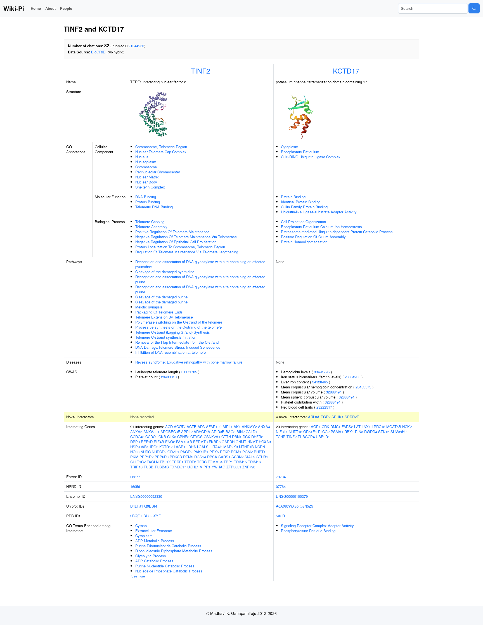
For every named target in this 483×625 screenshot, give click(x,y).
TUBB (148, 467)
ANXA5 (136, 431)
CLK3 (171, 436)
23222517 (324, 407)
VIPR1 (205, 467)
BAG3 (230, 431)
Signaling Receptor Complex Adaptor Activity (317, 525)
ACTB (191, 426)
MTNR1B (246, 446)
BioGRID (98, 52)
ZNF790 (248, 467)
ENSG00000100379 (292, 496)
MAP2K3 (230, 446)
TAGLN (152, 461)
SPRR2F (352, 416)
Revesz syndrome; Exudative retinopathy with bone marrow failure (188, 362)
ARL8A (313, 416)
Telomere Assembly (151, 226)
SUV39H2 (398, 431)
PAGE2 (186, 451)
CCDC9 (151, 436)
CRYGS (196, 436)
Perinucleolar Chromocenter (157, 171)
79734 (281, 476)
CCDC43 (137, 436)
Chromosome (146, 166)
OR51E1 (310, 431)
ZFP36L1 (233, 467)
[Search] (474, 8)
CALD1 (251, 431)
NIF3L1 (282, 431)
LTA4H (217, 446)
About (50, 8)
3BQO (135, 515)
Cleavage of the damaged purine (161, 296)
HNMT (252, 441)
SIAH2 (250, 456)
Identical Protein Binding (300, 201)
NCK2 (407, 426)
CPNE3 (183, 436)
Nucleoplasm (145, 161)
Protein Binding (147, 201)
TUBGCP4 (306, 436)
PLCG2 (324, 431)
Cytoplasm (289, 146)
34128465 (320, 382)
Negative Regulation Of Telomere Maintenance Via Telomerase (186, 236)
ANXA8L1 (151, 431)
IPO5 (154, 446)
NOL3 (134, 451)
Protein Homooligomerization (304, 241)
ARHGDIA (202, 431)
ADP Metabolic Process (154, 540)
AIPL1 (227, 426)
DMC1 (335, 426)
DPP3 (135, 441)
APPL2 (187, 431)
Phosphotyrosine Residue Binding (308, 530)
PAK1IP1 (200, 451)
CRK (325, 426)
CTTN (226, 436)
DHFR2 (257, 436)
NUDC (146, 451)
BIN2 (240, 431)
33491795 (322, 371)
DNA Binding (145, 196)
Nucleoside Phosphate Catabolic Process (168, 571)
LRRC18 (378, 426)
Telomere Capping (149, 221)
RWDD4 (370, 431)
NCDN (260, 446)
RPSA (212, 456)
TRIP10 (136, 467)
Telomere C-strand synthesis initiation (165, 337)
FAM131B (184, 441)
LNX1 (366, 426)
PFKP (225, 451)
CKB (162, 436)
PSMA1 (337, 431)
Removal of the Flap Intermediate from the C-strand (177, 342)
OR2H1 (173, 451)
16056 (135, 486)
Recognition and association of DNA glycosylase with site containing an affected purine (200, 279)
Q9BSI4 (150, 506)
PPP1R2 (146, 456)
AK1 (237, 426)
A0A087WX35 (287, 506)
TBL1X (165, 461)
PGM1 (236, 451)
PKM (134, 456)
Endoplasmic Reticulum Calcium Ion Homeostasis (321, 226)
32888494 (334, 392)
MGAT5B (393, 426)
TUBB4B (162, 467)
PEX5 (214, 451)
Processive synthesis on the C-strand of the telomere (178, 327)
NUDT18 (295, 431)
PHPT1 (260, 451)
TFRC (202, 461)
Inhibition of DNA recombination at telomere (170, 352)
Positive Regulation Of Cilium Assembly (313, 236)
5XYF (156, 515)
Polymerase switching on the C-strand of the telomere (178, 322)
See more (138, 576)
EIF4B (159, 441)
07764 (281, 486)
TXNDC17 (178, 467)
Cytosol (141, 525)
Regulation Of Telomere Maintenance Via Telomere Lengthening (186, 251)
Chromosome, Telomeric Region (161, 146)
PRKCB (176, 456)
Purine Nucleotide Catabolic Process (165, 566)
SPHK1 (338, 416)
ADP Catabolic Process (154, 560)
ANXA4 (264, 426)
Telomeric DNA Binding (154, 206)
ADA (201, 426)
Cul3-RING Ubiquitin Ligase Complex (310, 156)
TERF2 (190, 461)
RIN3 (359, 431)
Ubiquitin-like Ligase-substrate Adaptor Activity (319, 211)
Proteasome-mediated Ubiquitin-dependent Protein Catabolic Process (337, 231)
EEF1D (147, 441)
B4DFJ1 (136, 506)
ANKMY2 (249, 426)
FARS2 (347, 426)
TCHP (280, 436)
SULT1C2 (138, 461)
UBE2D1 (323, 436)
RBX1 (349, 431)
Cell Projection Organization (303, 221)
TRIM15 (240, 461)
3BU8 (145, 515)
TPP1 (228, 461)
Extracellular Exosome (153, 530)
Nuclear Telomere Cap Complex (160, 151)
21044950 (136, 45)
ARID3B (217, 431)
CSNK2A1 (212, 436)
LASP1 (179, 446)
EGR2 (325, 416)
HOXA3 (265, 441)
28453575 (363, 387)
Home (36, 8)
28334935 (352, 376)
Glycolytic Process (150, 555)
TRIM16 (254, 461)
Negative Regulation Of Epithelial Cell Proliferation (175, 241)
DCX (246, 436)
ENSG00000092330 (146, 496)
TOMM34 (215, 461)
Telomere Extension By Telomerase (164, 317)
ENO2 (170, 441)
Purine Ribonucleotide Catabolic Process (168, 545)
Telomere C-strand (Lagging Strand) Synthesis (172, 332)
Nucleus (141, 156)
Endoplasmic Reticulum (300, 151)
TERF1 (177, 461)
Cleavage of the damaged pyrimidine (164, 271)
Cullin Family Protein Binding (304, 206)
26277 (135, 476)
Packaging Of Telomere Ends (159, 312)
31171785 (189, 371)
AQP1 (316, 426)
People (66, 8)
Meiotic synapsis (149, 307)
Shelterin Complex (150, 187)
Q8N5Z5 (306, 506)
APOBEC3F (170, 431)
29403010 (169, 376)
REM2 (188, 456)
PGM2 (247, 451)
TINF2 (200, 70)
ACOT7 (180, 426)
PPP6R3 (162, 456)
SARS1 (224, 456)
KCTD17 (346, 70)
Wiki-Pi (13, 8)
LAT (357, 426)
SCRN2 (237, 456)
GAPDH (228, 441)
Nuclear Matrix (147, 177)
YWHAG (218, 467)
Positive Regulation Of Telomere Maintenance (172, 231)
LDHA (191, 446)
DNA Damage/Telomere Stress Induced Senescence (177, 347)
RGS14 (200, 456)
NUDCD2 (159, 451)
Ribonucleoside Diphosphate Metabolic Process (173, 550)
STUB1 (262, 456)
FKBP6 (215, 441)
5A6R (280, 515)
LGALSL (203, 446)
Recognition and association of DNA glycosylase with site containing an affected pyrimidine (200, 264)
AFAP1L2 (213, 426)
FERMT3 (200, 441)
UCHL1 (193, 467)
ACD (169, 426)
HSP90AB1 (139, 446)
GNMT (241, 441)
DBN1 (237, 436)
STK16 (383, 431)
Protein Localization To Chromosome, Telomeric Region (180, 246)
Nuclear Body (146, 182)
